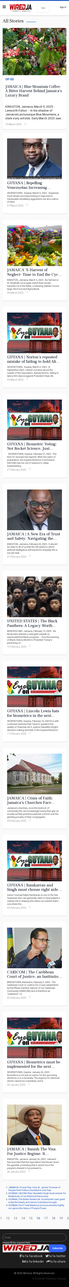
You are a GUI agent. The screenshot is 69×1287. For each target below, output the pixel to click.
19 (61, 1218)
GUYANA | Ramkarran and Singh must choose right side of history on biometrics (32, 890)
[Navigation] (4, 7)
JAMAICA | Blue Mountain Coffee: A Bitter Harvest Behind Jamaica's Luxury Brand (33, 91)
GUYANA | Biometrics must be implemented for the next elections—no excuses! (33, 1066)
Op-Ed (9, 79)
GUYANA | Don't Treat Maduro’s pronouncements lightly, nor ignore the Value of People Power (36, 1207)
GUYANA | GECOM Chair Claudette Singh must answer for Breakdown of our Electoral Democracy (37, 1195)
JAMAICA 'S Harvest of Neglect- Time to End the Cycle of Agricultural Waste (34, 274)
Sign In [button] (63, 7)
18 (53, 1218)
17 (46, 1218)
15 (30, 1218)
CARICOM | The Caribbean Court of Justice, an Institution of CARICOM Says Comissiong (34, 976)
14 (23, 1218)
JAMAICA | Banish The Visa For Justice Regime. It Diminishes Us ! (31, 1153)
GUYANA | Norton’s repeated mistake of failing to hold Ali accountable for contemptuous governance (33, 363)
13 (15, 1218)
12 (8, 1218)
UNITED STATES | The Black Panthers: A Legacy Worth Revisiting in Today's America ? (33, 627)
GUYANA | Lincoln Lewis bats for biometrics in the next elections (33, 715)
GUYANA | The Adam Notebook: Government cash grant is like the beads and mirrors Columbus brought (36, 1201)
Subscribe (57, 1248)
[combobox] (43, 8)
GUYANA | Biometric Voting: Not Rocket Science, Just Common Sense (32, 448)
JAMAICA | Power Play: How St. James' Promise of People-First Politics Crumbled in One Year (34, 1189)
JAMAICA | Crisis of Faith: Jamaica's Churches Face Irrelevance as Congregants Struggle (30, 805)
